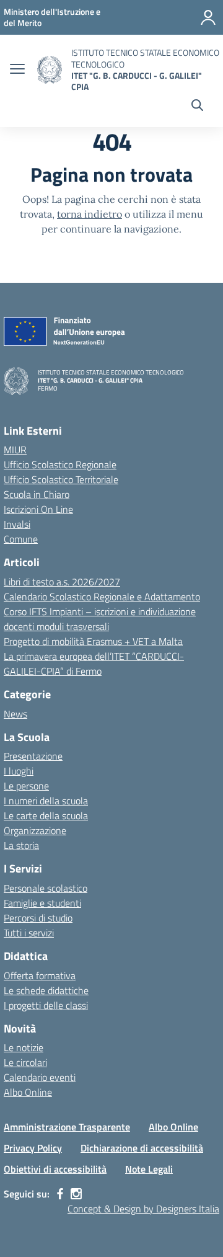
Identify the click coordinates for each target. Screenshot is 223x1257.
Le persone (26, 785)
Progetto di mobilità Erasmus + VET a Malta (93, 641)
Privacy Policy (33, 1147)
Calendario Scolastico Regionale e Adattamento (102, 596)
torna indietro (89, 214)
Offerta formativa (40, 975)
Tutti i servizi (29, 932)
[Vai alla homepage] (49, 70)
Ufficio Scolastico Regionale (60, 464)
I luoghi (18, 770)
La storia (21, 845)
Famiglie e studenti (42, 902)
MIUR (15, 449)
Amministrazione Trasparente (67, 1126)
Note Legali (149, 1169)
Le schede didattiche (46, 990)
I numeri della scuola (46, 800)
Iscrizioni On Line (38, 509)
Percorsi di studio (38, 917)
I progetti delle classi (46, 1005)
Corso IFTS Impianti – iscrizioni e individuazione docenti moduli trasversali (100, 619)
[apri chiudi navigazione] (17, 70)
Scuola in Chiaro (36, 494)
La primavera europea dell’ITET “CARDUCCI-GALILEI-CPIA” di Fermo (94, 663)
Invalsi (17, 524)
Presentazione (33, 755)
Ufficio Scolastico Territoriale (61, 479)
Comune (21, 538)
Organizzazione (35, 830)
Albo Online (28, 1092)
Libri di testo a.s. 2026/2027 (62, 581)
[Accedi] (208, 17)
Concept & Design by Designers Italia (143, 1208)
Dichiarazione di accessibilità (142, 1147)
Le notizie (23, 1047)
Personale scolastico (45, 888)
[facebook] (60, 1193)
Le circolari (25, 1062)
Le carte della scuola (46, 815)
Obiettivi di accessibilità (55, 1169)
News (15, 713)
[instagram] (76, 1193)
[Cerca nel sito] (197, 107)
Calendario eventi (40, 1077)
